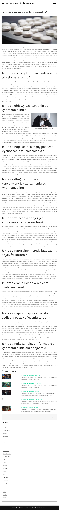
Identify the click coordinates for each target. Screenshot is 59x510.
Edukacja (5, 436)
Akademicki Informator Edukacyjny (18, 3)
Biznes (4, 427)
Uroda (4, 489)
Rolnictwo (5, 468)
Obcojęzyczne (6, 456)
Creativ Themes (43, 507)
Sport (4, 474)
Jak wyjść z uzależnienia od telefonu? (30, 391)
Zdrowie (5, 497)
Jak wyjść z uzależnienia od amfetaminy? (31, 383)
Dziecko (5, 433)
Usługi (4, 491)
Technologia (6, 477)
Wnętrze (5, 494)
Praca (4, 459)
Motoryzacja (6, 450)
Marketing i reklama (8, 445)
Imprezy (5, 442)
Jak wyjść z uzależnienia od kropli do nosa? (31, 399)
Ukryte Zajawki (6, 486)
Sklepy (4, 471)
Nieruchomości (7, 453)
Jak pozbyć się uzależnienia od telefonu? (31, 407)
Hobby (4, 439)
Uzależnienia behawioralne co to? (13, 417)
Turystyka (5, 483)
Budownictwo (6, 430)
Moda (4, 448)
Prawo (4, 462)
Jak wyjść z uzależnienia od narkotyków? (31, 375)
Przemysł (5, 465)
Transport (5, 480)
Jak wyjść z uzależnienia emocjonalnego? (44, 417)
